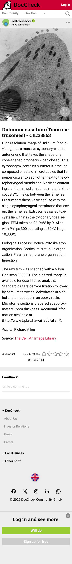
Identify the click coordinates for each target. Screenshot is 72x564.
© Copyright (8, 354)
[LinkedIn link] (47, 492)
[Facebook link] (13, 492)
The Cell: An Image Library (35, 338)
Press (8, 434)
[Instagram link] (36, 492)
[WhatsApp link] (58, 492)
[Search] (66, 14)
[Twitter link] (25, 492)
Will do (36, 531)
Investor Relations (16, 426)
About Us (10, 418)
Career (8, 442)
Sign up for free (36, 542)
